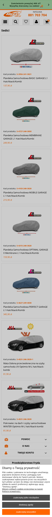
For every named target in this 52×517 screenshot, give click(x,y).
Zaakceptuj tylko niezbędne (26, 497)
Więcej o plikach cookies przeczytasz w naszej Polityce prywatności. (22, 490)
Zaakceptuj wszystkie (26, 512)
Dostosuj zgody (26, 505)
